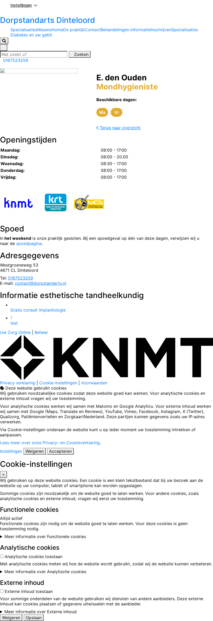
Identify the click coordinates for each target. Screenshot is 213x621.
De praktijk (74, 29)
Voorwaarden (94, 382)
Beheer (41, 332)
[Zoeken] (4, 40)
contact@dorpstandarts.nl (40, 283)
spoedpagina (29, 243)
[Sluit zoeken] (3, 47)
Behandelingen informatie (125, 29)
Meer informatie (45, 536)
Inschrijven (160, 29)
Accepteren (60, 451)
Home (57, 29)
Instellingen (11, 451)
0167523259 (20, 278)
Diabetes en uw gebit (31, 34)
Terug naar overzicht (119, 127)
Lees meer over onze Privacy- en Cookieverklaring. (50, 442)
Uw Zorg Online (15, 332)
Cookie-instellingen (58, 382)
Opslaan (34, 617)
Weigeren (34, 451)
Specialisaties (23, 29)
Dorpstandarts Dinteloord (47, 20)
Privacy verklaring (17, 382)
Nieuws (44, 29)
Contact (93, 29)
